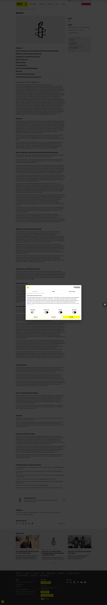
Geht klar (71, 317)
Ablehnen (36, 317)
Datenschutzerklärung (32, 306)
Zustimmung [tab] (35, 291)
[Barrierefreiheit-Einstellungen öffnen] (105, 305)
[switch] (46, 312)
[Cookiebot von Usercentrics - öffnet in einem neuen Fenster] (74, 287)
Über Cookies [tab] (72, 291)
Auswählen (53, 317)
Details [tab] (53, 291)
